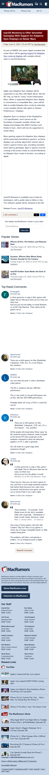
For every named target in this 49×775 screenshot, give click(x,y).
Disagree (29, 313)
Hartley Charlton (7, 635)
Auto (43, 769)
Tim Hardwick (29, 626)
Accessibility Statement (9, 765)
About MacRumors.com (15, 588)
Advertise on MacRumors (16, 596)
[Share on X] (36, 214)
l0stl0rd (13, 375)
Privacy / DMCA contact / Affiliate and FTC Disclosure (19, 761)
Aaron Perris (28, 654)
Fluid (31, 769)
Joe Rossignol (39, 44)
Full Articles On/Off (21, 769)
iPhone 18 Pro (9, 11)
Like (23, 313)
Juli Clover (5, 617)
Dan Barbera (5, 645)
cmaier (13, 459)
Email (3, 612)
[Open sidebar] (46, 4)
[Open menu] (3, 4)
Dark (7, 771)
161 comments (10, 215)
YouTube (10, 667)
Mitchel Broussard (7, 626)
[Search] (41, 4)
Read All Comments (24, 550)
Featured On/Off (7, 769)
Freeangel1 (15, 292)
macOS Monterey (25, 208)
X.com (8, 612)
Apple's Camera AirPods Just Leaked (25, 674)
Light (2, 771)
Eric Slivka (28, 608)
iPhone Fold (25, 11)
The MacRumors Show (19, 714)
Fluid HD (37, 769)
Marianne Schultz (30, 635)
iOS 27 (39, 11)
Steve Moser (5, 654)
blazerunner (15, 355)
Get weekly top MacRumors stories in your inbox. (24, 222)
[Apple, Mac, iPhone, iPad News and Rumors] (19, 7)
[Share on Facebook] (42, 214)
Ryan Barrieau (29, 645)
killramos (14, 415)
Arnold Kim (5, 608)
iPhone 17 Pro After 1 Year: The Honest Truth (28, 707)
